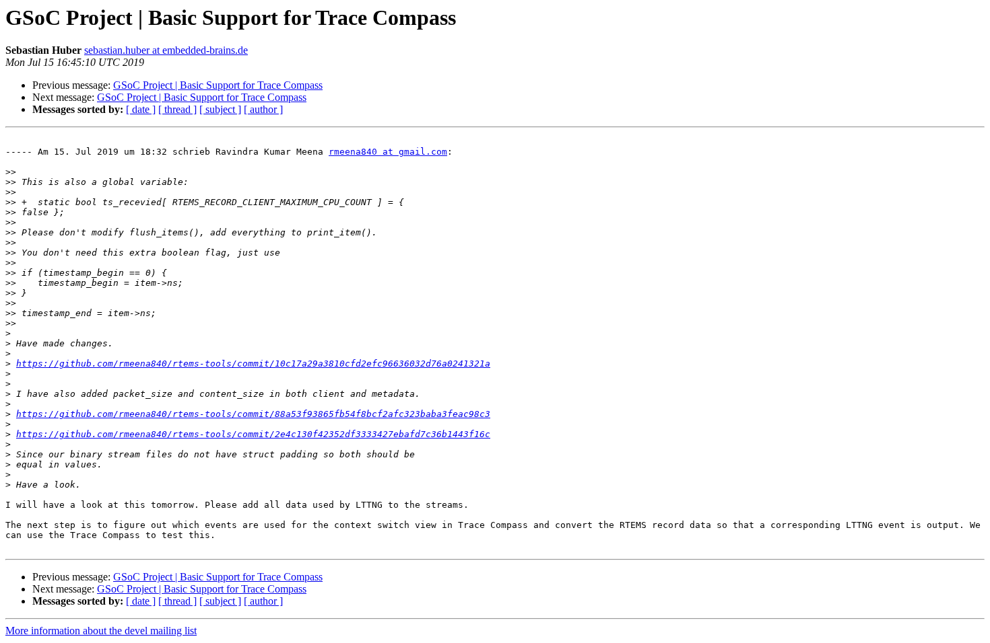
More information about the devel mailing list (101, 630)
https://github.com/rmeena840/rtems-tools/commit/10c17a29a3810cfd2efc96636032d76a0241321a (253, 363)
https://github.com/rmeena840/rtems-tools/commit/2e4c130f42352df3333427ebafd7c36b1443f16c (253, 434)
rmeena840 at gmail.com (388, 152)
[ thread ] (177, 109)
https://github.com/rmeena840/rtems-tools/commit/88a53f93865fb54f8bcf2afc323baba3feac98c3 (253, 414)
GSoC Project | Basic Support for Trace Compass (218, 85)
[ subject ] (220, 109)
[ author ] (263, 109)
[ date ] (141, 109)
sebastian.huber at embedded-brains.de (166, 50)
